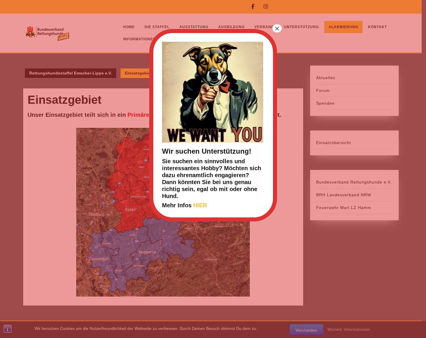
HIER (200, 205)
